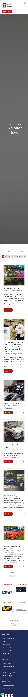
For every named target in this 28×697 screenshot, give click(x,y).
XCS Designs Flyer (10, 494)
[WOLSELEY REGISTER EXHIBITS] (14, 442)
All (3, 256)
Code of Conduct (8, 654)
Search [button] (9, 252)
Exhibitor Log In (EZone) (10, 673)
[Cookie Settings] (2, 694)
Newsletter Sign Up (9, 638)
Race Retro (6, 688)
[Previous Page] (14, 576)
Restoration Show (8, 685)
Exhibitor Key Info (8, 676)
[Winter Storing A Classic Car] (14, 397)
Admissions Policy (8, 651)
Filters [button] (21, 252)
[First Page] (11, 576)
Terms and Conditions (9, 648)
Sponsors (6, 669)
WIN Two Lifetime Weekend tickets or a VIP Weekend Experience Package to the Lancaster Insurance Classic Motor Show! (13, 346)
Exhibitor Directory (8, 666)
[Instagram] (9, 695)
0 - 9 (6, 256)
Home (9, 124)
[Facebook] (6, 695)
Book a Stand (7, 663)
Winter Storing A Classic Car (13, 403)
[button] (7, 11)
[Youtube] (12, 695)
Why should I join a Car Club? (14, 288)
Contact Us (6, 644)
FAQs (4, 641)
